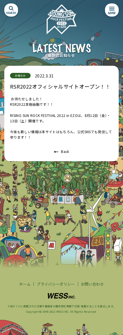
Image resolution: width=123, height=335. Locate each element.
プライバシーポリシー (56, 284)
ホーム (25, 284)
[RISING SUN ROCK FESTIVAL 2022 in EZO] (62, 19)
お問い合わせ (92, 284)
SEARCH (11, 13)
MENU (111, 13)
